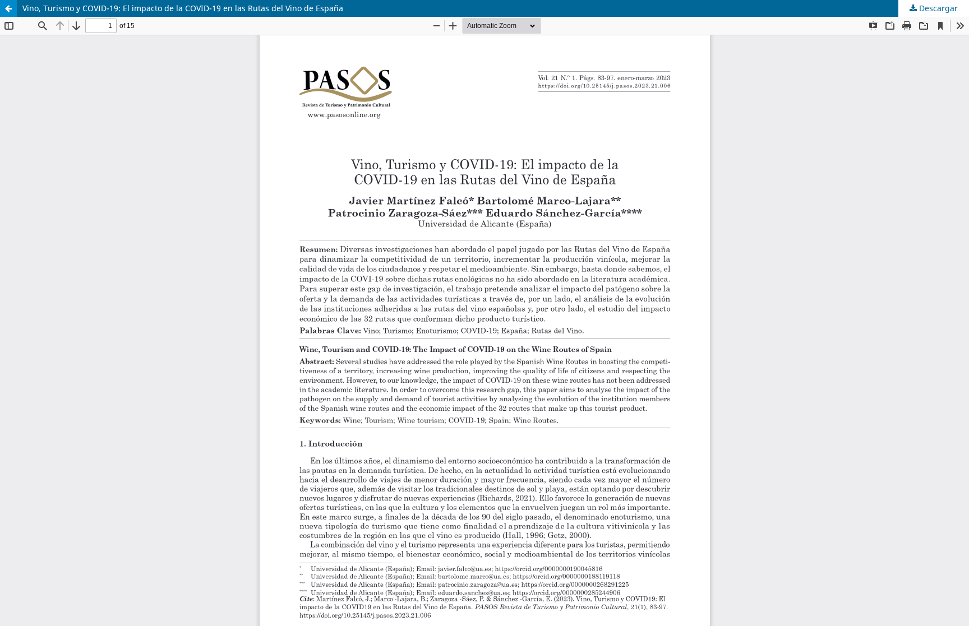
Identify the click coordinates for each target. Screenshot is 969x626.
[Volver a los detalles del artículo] (8, 8)
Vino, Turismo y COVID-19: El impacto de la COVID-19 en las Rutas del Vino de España (182, 8)
